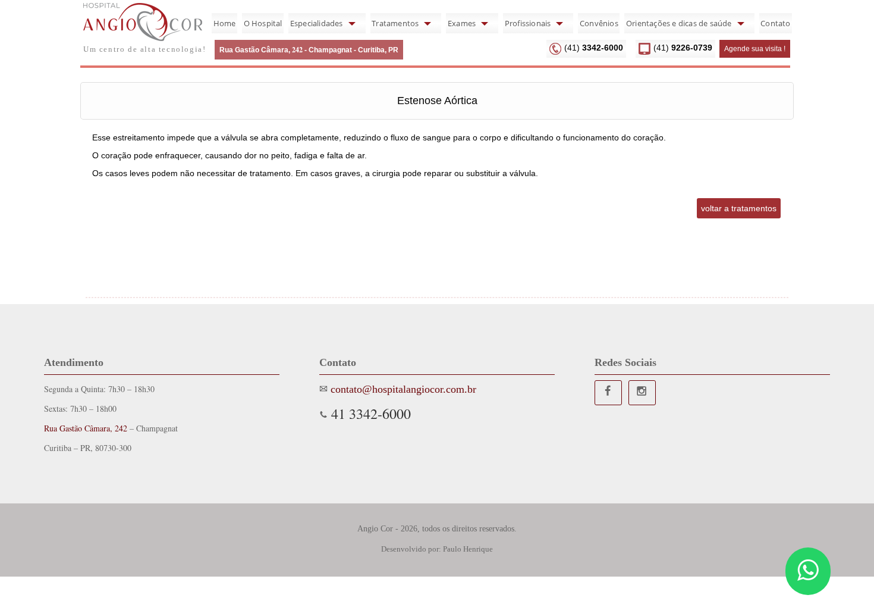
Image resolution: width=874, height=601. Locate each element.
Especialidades (316, 23)
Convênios (599, 23)
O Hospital (263, 23)
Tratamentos (395, 23)
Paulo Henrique (468, 548)
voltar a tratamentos (738, 208)
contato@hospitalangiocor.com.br (402, 389)
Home (224, 23)
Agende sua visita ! (754, 49)
